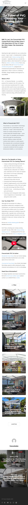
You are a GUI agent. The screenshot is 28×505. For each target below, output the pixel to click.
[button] (25, 3)
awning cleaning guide (13, 222)
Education (14, 366)
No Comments (14, 27)
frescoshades (10, 25)
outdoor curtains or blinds (12, 63)
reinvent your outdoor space (13, 276)
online (18, 277)
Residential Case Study (7, 256)
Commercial (8, 366)
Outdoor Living (14, 11)
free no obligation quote (20, 233)
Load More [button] (14, 424)
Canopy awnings (16, 57)
